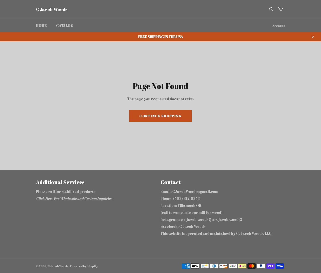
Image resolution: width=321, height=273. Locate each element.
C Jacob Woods (51, 9)
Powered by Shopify (84, 266)
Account (278, 25)
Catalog (64, 25)
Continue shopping (160, 116)
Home (41, 25)
